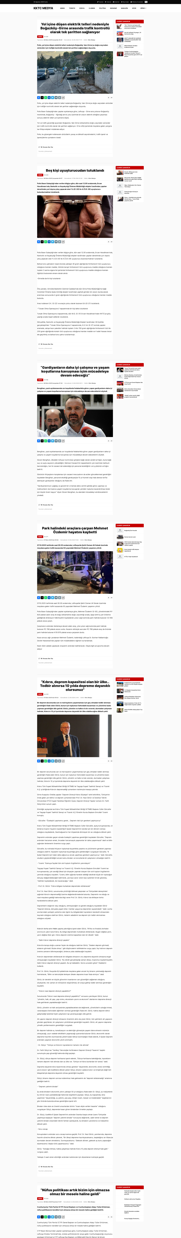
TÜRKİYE (72, 8)
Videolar (108, 2)
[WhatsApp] (45, 97)
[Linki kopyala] (63, 97)
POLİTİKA (102, 8)
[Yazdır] (59, 97)
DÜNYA (81, 8)
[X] (42, 97)
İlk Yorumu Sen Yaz (47, 147)
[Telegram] (52, 97)
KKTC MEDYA (43, 8)
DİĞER (142, 8)
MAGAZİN (124, 8)
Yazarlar (100, 2)
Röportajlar (125, 2)
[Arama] (146, 2)
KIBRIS (62, 8)
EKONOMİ (113, 8)
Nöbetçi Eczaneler (137, 2)
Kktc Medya (91, 40)
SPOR (134, 8)
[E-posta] (56, 97)
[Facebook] (38, 97)
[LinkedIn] (49, 97)
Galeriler (116, 2)
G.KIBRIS (92, 8)
